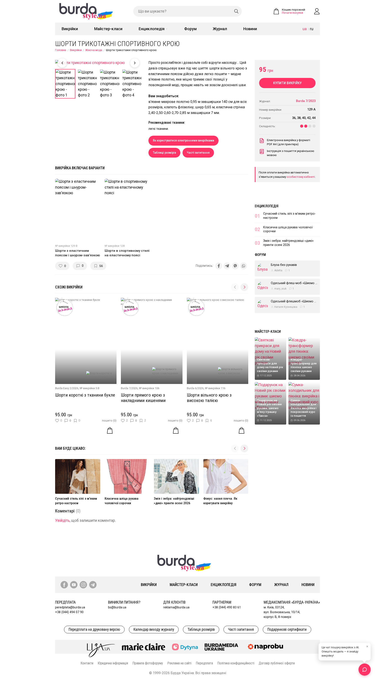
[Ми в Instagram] (83, 584)
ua (305, 29)
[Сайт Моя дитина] (185, 646)
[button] (244, 287)
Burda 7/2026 (129, 388)
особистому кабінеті (301, 176)
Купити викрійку (287, 83)
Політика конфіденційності (235, 663)
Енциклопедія (151, 29)
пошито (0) (109, 420)
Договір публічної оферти (277, 663)
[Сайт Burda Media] (221, 647)
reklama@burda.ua (176, 607)
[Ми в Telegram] (93, 584)
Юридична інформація (113, 663)
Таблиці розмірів (164, 153)
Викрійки (70, 29)
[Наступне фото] (134, 63)
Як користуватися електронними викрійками (183, 140)
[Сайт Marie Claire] (143, 646)
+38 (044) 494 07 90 (69, 612)
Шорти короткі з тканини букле (85, 395)
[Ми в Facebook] (64, 584)
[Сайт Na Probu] (266, 646)
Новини (250, 29)
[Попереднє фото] (62, 63)
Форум (190, 29)
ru (311, 29)
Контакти (87, 663)
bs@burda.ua (117, 607)
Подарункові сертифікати (287, 629)
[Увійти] (317, 11)
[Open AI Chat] (365, 670)
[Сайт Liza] (101, 647)
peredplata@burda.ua (70, 607)
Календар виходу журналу (153, 629)
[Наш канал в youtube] (73, 584)
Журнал (220, 29)
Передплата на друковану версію (94, 629)
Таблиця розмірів (201, 629)
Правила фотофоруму (147, 663)
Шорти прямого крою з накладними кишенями (143, 397)
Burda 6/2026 (195, 388)
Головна (60, 50)
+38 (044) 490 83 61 (226, 607)
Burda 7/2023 (306, 101)
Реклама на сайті (179, 663)
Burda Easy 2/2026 (66, 388)
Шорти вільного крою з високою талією (209, 397)
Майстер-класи (108, 29)
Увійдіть (62, 520)
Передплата (204, 663)
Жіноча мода (93, 50)
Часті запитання (198, 153)
